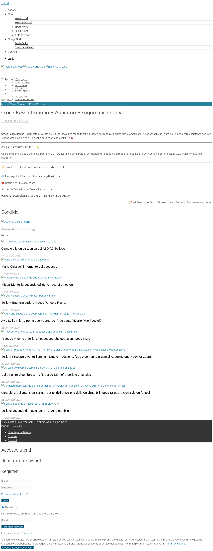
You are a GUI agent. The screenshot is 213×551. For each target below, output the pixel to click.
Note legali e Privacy (19, 432)
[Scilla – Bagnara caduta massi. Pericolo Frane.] (28, 295)
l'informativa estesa (175, 543)
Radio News (21, 30)
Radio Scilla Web (38, 104)
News (11, 14)
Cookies (12, 436)
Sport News (21, 26)
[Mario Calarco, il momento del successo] (25, 259)
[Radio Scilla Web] (34, 66)
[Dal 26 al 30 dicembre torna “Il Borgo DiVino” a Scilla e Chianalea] (38, 367)
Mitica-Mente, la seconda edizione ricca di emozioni (37, 285)
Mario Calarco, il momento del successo (29, 266)
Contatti (12, 51)
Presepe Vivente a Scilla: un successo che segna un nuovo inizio (45, 339)
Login (11, 58)
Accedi (28, 533)
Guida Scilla (21, 43)
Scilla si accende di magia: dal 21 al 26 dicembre (35, 411)
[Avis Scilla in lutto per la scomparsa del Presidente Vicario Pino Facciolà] (43, 313)
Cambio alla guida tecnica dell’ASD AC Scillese (33, 248)
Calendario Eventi (24, 47)
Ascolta (12, 10)
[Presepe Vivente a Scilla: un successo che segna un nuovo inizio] (39, 331)
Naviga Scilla (15, 39)
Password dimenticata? (14, 494)
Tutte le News (22, 35)
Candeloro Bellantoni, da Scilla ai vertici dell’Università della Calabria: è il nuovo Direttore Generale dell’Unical (75, 393)
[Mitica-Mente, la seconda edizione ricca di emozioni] (31, 277)
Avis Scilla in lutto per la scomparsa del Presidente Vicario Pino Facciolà (51, 321)
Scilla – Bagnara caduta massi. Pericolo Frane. (33, 303)
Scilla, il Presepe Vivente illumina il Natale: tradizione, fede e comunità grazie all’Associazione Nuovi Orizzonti (76, 357)
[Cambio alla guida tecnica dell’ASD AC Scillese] (28, 241)
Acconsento (8, 547)
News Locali (21, 18)
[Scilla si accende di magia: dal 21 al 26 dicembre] (30, 403)
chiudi (5, 3)
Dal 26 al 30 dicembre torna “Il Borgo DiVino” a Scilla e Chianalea (46, 375)
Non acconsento (24, 547)
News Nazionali (23, 22)
